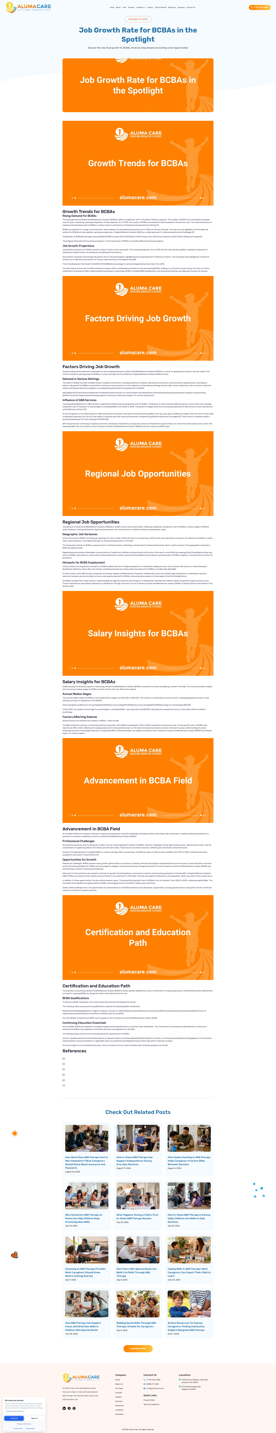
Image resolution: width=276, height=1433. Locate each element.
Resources (172, 7)
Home (112, 7)
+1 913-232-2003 (153, 1380)
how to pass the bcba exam (130, 1045)
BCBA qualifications (148, 271)
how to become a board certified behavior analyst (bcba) (133, 1018)
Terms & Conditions (151, 1404)
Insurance (181, 7)
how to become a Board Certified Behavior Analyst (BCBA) (116, 426)
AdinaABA (172, 569)
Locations (140, 7)
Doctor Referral (160, 7)
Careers (150, 7)
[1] (158, 225)
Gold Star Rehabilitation (176, 576)
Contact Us (191, 7)
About (118, 7)
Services (131, 7)
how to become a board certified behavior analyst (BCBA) (156, 583)
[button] (141, 7)
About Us (119, 1384)
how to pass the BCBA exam (158, 426)
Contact (118, 1393)
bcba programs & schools (157, 1045)
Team (124, 7)
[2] (193, 232)
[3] (85, 409)
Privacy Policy (149, 1400)
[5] (180, 416)
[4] (135, 259)
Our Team (119, 1388)
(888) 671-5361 (153, 1384)
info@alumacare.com (155, 1388)
